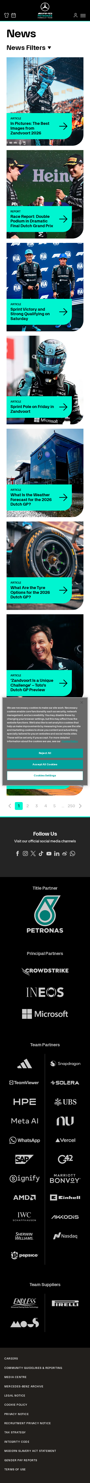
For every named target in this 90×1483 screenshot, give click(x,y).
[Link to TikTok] (41, 853)
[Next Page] (80, 806)
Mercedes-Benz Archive (23, 1386)
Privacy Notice (16, 1414)
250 (71, 806)
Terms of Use (15, 1469)
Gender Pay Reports (20, 1460)
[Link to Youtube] (49, 853)
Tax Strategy (15, 1432)
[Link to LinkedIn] (56, 853)
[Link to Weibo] (64, 853)
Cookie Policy (16, 1404)
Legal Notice (14, 1395)
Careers (11, 1358)
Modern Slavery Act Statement (30, 1451)
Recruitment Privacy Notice (27, 1423)
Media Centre (15, 1377)
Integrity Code (16, 1442)
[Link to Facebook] (17, 853)
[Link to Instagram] (25, 853)
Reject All (45, 752)
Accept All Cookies (45, 764)
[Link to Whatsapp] (72, 853)
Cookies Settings (45, 775)
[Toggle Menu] (83, 15)
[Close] (82, 702)
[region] (45, 741)
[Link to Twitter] (33, 853)
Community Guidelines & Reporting (33, 1368)
